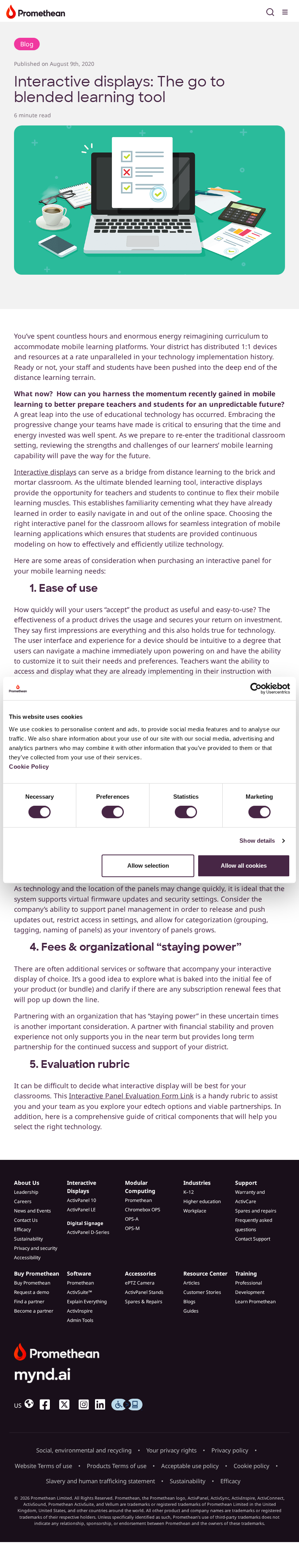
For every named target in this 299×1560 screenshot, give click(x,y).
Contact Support (252, 1238)
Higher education (202, 1201)
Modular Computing (140, 1187)
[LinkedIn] (103, 1404)
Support (246, 1182)
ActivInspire (80, 1311)
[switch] (113, 812)
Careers (23, 1201)
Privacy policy (229, 1450)
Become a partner (33, 1311)
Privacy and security (35, 1248)
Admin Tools (80, 1320)
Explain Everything (87, 1301)
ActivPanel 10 (81, 1200)
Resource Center (205, 1273)
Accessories (140, 1273)
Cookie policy (251, 1466)
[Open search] (270, 11)
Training (246, 1273)
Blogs (189, 1301)
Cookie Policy (29, 766)
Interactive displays (45, 471)
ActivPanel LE (81, 1209)
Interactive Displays (81, 1187)
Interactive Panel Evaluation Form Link (131, 1095)
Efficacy (22, 1229)
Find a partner (29, 1301)
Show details (257, 840)
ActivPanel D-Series (88, 1232)
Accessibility (27, 1257)
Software (79, 1273)
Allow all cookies (244, 865)
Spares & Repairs (143, 1301)
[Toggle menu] (286, 11)
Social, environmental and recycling (84, 1450)
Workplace (194, 1210)
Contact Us (26, 1220)
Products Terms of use (116, 1466)
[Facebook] (48, 1404)
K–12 (188, 1192)
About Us (26, 1182)
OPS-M (132, 1228)
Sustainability (28, 1238)
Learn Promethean (255, 1301)
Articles (191, 1282)
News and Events (32, 1210)
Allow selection (148, 865)
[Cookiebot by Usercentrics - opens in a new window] (256, 688)
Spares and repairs (255, 1210)
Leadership (26, 1192)
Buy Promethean (36, 1273)
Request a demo (31, 1292)
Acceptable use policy (190, 1466)
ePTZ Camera (140, 1282)
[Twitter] (67, 1404)
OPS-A (132, 1219)
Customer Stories (202, 1292)
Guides (191, 1311)
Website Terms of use (43, 1466)
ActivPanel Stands (144, 1292)
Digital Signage (85, 1223)
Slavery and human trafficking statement (100, 1481)
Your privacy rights (171, 1450)
